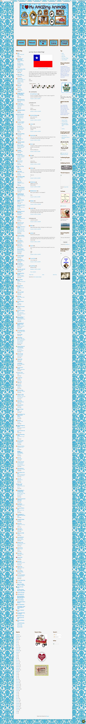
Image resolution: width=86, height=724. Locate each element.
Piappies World (20, 259)
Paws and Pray (64, 135)
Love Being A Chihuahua (19, 217)
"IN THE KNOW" (20, 263)
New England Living (20, 615)
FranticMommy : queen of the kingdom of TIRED (21, 607)
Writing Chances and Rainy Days (20, 212)
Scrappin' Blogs (20, 103)
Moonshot (19, 86)
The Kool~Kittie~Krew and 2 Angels (21, 613)
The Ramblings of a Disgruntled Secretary (21, 515)
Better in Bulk (19, 625)
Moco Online (19, 553)
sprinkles (31, 233)
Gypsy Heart (19, 182)
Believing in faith (20, 542)
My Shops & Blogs (65, 58)
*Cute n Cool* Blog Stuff (20, 167)
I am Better (19, 303)
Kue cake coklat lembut (21, 331)
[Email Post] (38, 83)
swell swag (19, 296)
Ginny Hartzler (32, 135)
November (18, 666)
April (17, 642)
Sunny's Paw (19, 523)
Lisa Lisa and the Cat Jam (21, 431)
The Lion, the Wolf (20, 123)
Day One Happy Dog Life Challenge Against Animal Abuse (21, 189)
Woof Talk (19, 457)
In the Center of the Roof (21, 473)
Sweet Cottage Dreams (20, 280)
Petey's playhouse (20, 468)
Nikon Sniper (19, 85)
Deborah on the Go (20, 446)
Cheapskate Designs (20, 519)
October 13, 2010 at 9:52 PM (35, 98)
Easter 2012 (19, 500)
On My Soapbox (20, 151)
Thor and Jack (32, 258)
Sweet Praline (19, 244)
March (17, 645)
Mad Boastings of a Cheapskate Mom (20, 491)
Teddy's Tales (19, 400)
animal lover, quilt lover (21, 269)
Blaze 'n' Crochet (20, 145)
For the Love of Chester (20, 368)
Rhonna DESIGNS (20, 249)
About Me (63, 56)
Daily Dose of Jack (20, 222)
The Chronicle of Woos (21, 69)
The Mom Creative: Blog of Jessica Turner (21, 590)
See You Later (19, 411)
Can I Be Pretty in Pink (20, 302)
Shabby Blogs (19, 337)
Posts (56, 634)
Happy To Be (19, 381)
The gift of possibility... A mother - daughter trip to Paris (21, 156)
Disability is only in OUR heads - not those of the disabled (21, 396)
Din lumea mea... (20, 78)
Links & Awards (64, 59)
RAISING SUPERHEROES (19, 452)
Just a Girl (19, 478)
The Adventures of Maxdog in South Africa (20, 324)
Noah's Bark (19, 561)
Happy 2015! (19, 293)
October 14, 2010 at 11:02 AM (35, 214)
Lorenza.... (19, 307)
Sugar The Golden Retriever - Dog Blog (21, 585)
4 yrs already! (19, 458)
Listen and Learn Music (20, 587)
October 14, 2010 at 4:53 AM (35, 151)
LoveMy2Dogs (19, 363)
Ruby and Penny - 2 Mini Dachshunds (20, 318)
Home (43, 274)
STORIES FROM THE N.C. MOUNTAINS (20, 94)
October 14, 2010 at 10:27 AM (35, 204)
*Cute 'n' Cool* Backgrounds (19, 485)
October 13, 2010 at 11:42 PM (35, 131)
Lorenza (31, 124)
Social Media (19, 134)
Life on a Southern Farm (20, 611)
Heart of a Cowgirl (20, 292)
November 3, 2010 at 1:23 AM (35, 269)
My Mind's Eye (32, 182)
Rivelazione (19, 406)
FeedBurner (68, 244)
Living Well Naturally (20, 623)
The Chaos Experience (21, 575)
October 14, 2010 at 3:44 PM (35, 241)
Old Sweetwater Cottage (20, 286)
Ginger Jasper (19, 74)
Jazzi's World (19, 171)
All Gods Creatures (20, 255)
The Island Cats (20, 63)
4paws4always (19, 504)
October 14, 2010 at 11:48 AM (35, 221)
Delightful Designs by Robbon (21, 426)
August (17, 634)
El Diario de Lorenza (21, 306)
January (17, 649)
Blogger (47, 716)
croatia (18, 534)
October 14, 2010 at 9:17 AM (35, 196)
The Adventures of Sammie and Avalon (20, 194)
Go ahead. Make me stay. (20, 509)
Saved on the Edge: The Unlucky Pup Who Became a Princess (21, 81)
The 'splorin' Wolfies (20, 122)
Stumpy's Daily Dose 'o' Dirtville (21, 227)
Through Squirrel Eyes (21, 580)
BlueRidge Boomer (33, 190)
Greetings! (19, 417)
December (18, 665)
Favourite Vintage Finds (20, 410)
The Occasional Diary (21, 330)
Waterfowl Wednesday (21, 369)
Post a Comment (33, 272)
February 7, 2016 (20, 223)
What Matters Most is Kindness (21, 602)
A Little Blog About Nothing (20, 274)
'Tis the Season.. (20, 90)
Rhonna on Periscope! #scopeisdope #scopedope (21, 251)
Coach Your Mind (20, 440)
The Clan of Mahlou (20, 235)
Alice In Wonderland (20, 604)
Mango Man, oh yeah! (21, 469)
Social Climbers (20, 240)
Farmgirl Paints (19, 154)
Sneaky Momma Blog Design (20, 435)
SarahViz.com (19, 126)
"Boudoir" (19, 168)
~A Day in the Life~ (20, 461)
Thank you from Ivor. (20, 75)
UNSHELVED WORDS (20, 142)
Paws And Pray (20, 547)
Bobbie (31, 225)
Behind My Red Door (21, 99)
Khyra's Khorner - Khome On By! (20, 59)
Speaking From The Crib (20, 618)
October (17, 639)
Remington (32, 200)
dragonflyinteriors (20, 537)
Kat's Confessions (20, 405)
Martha (31, 144)
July (16, 653)
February (17, 647)
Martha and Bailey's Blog (20, 621)
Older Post (55, 274)
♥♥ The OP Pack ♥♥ (33, 94)
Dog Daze (19, 420)
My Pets (63, 55)
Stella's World (19, 528)
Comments (56, 637)
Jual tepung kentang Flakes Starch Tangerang (20, 106)
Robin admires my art (21, 505)
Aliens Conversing (20, 554)
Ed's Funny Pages (20, 390)
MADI (18, 53)
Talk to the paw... (20, 353)
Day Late (18, 111)
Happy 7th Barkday (20, 401)
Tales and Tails (19, 557)
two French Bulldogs (20, 133)
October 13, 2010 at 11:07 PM (35, 120)
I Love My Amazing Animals (20, 201)
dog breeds (66, 187)
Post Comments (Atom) (37, 277)
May (17, 641)
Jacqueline (32, 208)
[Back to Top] (83, 721)
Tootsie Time (19, 89)
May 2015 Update (20, 270)
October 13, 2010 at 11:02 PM (35, 111)
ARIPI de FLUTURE (20, 533)
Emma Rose (19, 137)
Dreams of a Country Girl (21, 311)
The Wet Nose (19, 377)
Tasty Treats (19, 360)
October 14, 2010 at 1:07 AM (35, 140)
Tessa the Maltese (20, 599)
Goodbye (18, 378)
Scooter (31, 245)
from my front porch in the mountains (21, 347)
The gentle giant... (65, 121)
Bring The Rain (19, 626)
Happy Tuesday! (20, 202)
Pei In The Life (19, 161)
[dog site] (65, 185)
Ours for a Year (20, 372)
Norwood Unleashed (20, 187)
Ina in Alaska (19, 582)
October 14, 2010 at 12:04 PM (35, 229)
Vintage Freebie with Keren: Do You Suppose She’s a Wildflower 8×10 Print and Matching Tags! (21, 341)
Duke (31, 155)
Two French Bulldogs (33, 115)
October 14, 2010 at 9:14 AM (35, 186)
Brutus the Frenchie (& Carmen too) (21, 499)
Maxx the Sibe (19, 334)
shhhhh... (63, 128)
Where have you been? (21, 427)
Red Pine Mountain (20, 114)
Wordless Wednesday (20, 260)
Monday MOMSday (20, 60)
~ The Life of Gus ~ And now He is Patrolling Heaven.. (20, 349)
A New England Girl (20, 594)
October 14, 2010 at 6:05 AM (35, 178)
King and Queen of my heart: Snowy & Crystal (21, 415)
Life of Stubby (20, 570)
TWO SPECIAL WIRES (21, 176)
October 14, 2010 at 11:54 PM (35, 254)
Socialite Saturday (20, 241)
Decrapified (19, 520)
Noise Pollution (20, 213)
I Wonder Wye (19, 359)
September (18, 636)
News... (18, 516)
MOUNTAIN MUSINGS (21, 110)
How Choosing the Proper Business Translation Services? (21, 464)
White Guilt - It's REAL (21, 391)
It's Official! (19, 558)
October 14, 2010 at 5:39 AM (35, 164)
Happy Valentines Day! (21, 100)
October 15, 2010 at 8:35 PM (35, 261)
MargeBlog (19, 150)
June (17, 655)
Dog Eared (19, 384)
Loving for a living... (20, 394)
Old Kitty (31, 168)
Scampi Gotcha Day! (20, 567)
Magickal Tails (19, 566)
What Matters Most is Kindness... (21, 206)
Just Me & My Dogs (20, 592)
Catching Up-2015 (20, 256)
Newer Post (31, 274)
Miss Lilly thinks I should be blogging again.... (65, 124)
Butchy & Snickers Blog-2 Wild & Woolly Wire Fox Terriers (21, 597)
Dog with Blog (32, 265)
